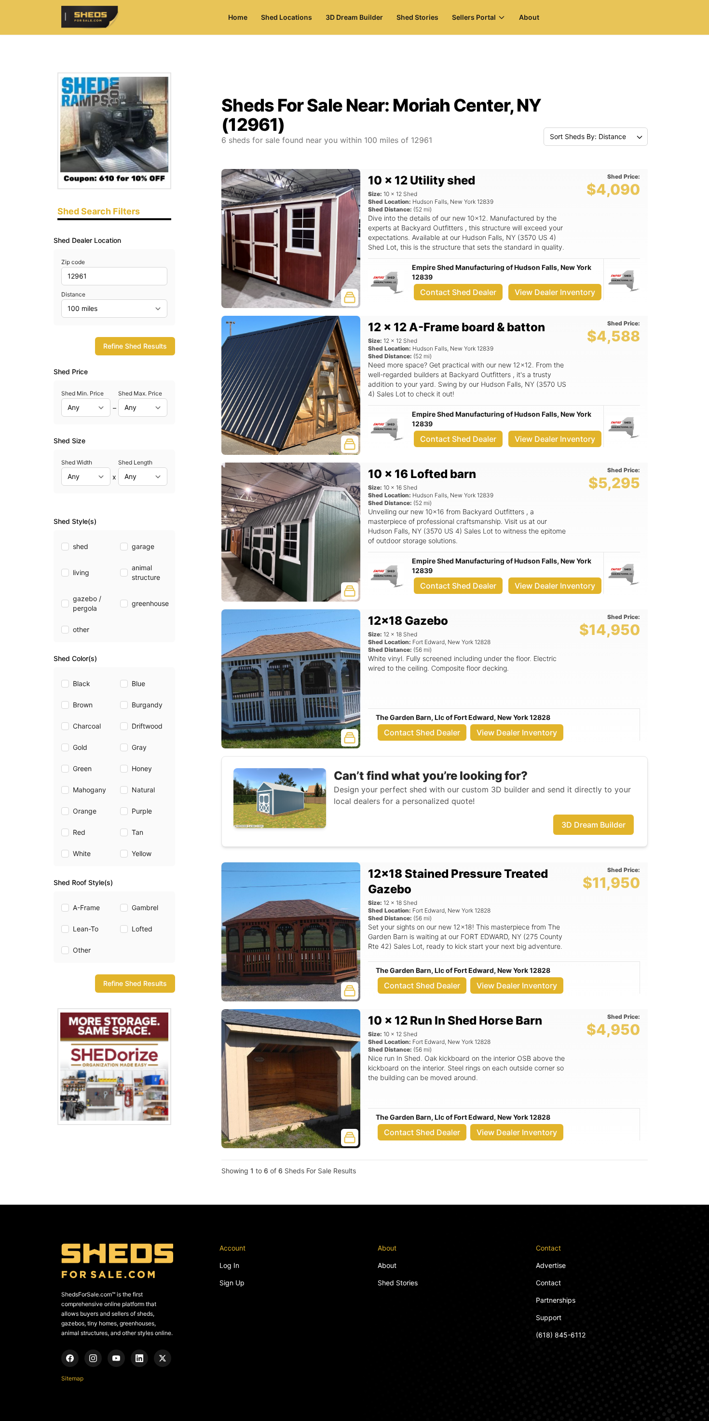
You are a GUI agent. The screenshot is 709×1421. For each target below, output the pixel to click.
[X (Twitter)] (162, 1358)
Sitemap (72, 1378)
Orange (84, 811)
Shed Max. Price (140, 393)
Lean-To (85, 929)
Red (79, 832)
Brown (83, 705)
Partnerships (555, 1300)
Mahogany (89, 790)
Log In (229, 1265)
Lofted (142, 929)
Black (81, 683)
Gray (139, 747)
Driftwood (147, 726)
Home (237, 17)
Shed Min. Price (82, 393)
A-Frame (86, 907)
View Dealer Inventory (555, 292)
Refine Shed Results (135, 346)
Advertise (551, 1265)
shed (80, 546)
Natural (143, 790)
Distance (73, 294)
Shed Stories (417, 17)
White (82, 853)
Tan (137, 832)
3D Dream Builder (354, 17)
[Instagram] (93, 1358)
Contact (548, 1283)
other (81, 629)
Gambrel (145, 907)
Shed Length (135, 462)
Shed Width (76, 462)
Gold (80, 747)
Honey (142, 768)
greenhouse (150, 603)
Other (82, 950)
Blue (138, 683)
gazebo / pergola (87, 603)
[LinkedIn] (139, 1358)
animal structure (146, 572)
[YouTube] (116, 1358)
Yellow (141, 853)
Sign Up (232, 1283)
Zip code (73, 262)
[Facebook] (70, 1358)
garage (143, 546)
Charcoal (87, 726)
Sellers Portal (474, 17)
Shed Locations (286, 17)
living (81, 572)
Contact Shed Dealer (458, 292)
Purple (142, 811)
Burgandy (147, 705)
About (529, 17)
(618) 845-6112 (561, 1335)
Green (82, 768)
